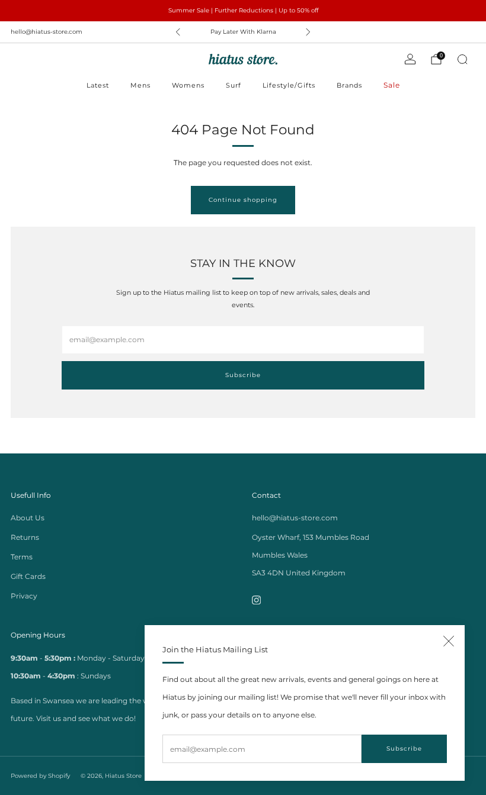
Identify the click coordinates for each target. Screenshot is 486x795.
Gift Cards (28, 576)
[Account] (410, 59)
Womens (188, 85)
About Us (27, 517)
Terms (22, 556)
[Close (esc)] (449, 641)
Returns (25, 537)
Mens (140, 85)
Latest (98, 85)
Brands (349, 85)
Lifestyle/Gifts (289, 85)
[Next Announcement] (308, 32)
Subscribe (404, 748)
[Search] (462, 59)
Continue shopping (243, 200)
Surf (233, 85)
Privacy (24, 595)
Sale (391, 85)
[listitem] (243, 10)
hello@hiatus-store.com (46, 32)
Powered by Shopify (40, 776)
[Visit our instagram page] (256, 600)
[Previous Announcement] (178, 32)
